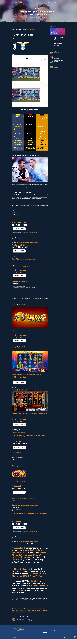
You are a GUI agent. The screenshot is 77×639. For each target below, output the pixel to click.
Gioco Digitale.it (21, 569)
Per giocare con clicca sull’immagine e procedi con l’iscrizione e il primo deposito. (26, 330)
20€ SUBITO (17, 559)
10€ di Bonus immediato (37, 586)
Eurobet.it (18, 548)
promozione (28, 610)
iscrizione (43, 608)
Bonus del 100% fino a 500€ (17, 272)
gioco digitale (36, 608)
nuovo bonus (20, 610)
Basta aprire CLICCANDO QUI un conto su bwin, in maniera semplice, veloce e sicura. (24, 259)
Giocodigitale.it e (22, 389)
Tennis (59, 2)
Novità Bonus (20, 223)
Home (43, 2)
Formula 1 (52, 2)
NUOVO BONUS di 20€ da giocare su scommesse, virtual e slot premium (27, 242)
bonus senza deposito (18, 608)
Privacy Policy (45, 632)
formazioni (31, 608)
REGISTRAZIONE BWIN (16, 258)
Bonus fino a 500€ (16, 306)
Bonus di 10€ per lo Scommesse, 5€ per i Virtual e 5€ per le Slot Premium (30, 554)
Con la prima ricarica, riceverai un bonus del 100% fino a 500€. (21, 281)
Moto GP (56, 2)
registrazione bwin (37, 610)
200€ (22, 590)
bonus (42, 141)
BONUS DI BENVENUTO (18, 144)
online (24, 610)
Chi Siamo (33, 630)
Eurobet (17, 441)
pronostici (32, 610)
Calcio (46, 2)
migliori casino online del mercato (35, 298)
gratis (40, 608)
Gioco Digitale (20, 270)
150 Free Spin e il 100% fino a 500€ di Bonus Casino (29, 575)
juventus (13, 610)
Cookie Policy (45, 630)
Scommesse (40, 8)
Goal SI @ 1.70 (45, 59)
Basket (49, 2)
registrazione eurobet (44, 610)
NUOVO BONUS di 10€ (26, 266)
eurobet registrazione (26, 608)
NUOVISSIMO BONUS (30, 256)
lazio (17, 610)
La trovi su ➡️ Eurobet (17, 430)
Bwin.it (28, 389)
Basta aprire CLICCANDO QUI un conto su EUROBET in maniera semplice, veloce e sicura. (24, 235)
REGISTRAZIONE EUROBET (17, 452)
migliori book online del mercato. (30, 29)
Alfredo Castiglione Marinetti (37, 17)
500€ (42, 142)
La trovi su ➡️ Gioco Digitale (18, 304)
